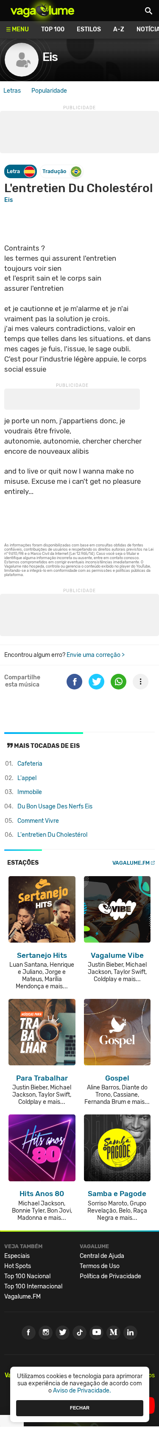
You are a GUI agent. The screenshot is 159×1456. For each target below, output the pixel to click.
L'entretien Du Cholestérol (52, 834)
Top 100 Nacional (27, 1276)
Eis (8, 200)
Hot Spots (17, 1266)
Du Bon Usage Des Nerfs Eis (54, 806)
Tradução (54, 171)
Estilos (89, 29)
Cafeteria (29, 763)
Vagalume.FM (131, 863)
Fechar (79, 1407)
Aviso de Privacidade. (82, 1390)
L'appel (26, 778)
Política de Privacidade (110, 1276)
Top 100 (52, 29)
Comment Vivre (38, 821)
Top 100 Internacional (33, 1286)
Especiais (17, 1256)
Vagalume (42, 10)
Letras (12, 90)
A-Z (118, 29)
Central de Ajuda (102, 1256)
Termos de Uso (100, 1266)
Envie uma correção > (96, 655)
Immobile (29, 792)
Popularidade (49, 90)
